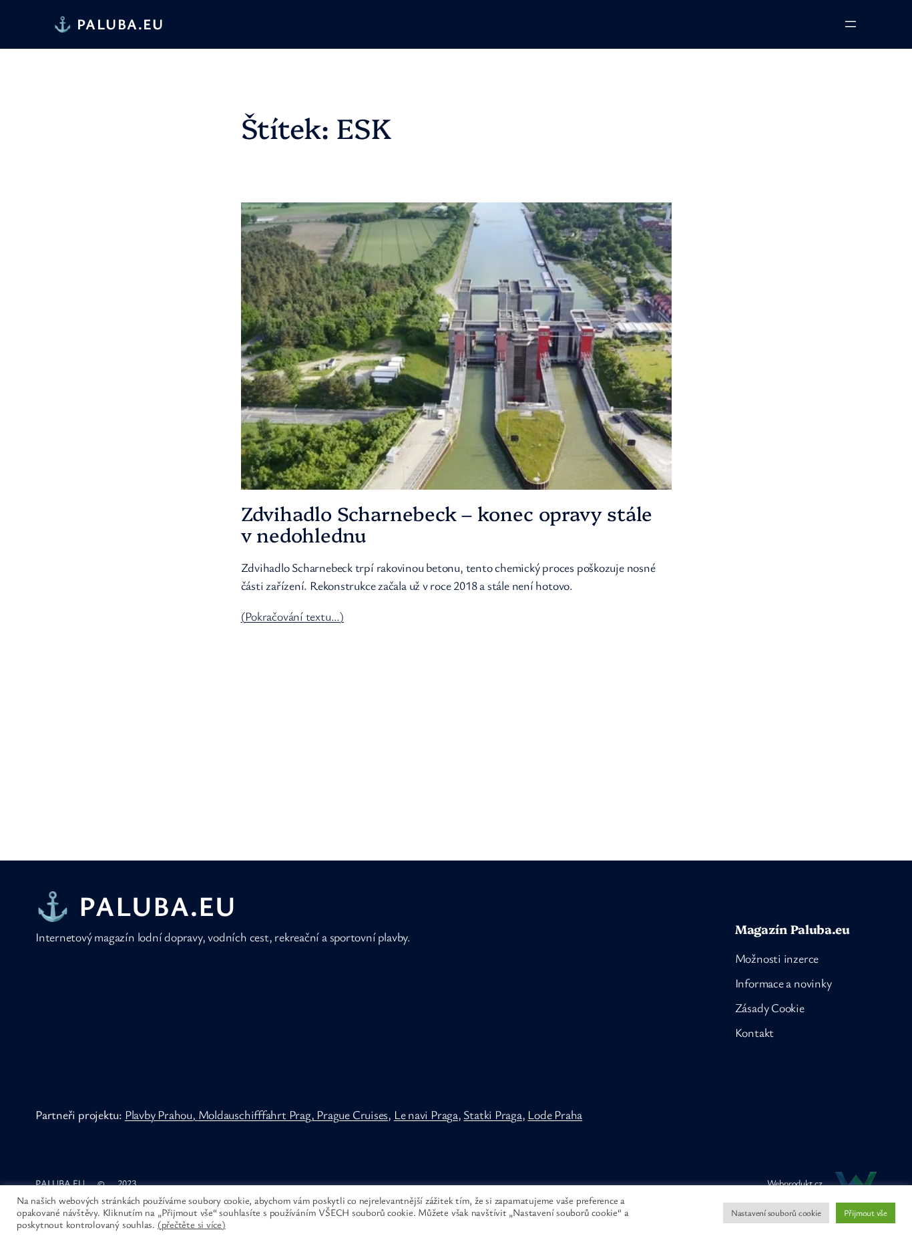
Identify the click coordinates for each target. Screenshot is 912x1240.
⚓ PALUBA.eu (108, 23)
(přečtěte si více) (192, 1225)
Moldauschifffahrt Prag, (257, 1114)
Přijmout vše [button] (865, 1213)
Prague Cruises (352, 1114)
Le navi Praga (426, 1114)
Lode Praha (554, 1114)
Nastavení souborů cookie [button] (776, 1213)
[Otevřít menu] (851, 24)
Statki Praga (492, 1114)
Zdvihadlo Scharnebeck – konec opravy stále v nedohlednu (447, 524)
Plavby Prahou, (161, 1114)
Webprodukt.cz (795, 1183)
